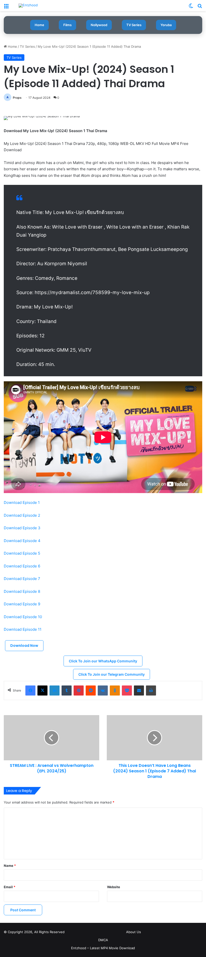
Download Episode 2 (22, 515)
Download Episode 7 (22, 578)
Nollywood (99, 25)
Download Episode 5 (22, 553)
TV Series (133, 25)
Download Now (24, 645)
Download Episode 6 (22, 566)
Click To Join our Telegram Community (111, 674)
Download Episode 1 (22, 502)
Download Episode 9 (22, 604)
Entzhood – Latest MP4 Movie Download (103, 948)
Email (9, 887)
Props (17, 97)
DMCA (103, 940)
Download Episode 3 (22, 527)
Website (113, 887)
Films (67, 25)
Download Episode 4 (22, 540)
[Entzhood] (28, 6)
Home (39, 25)
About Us (133, 932)
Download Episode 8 (22, 591)
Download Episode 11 (22, 629)
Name (10, 866)
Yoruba (166, 25)
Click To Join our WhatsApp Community (103, 661)
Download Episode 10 (23, 616)
